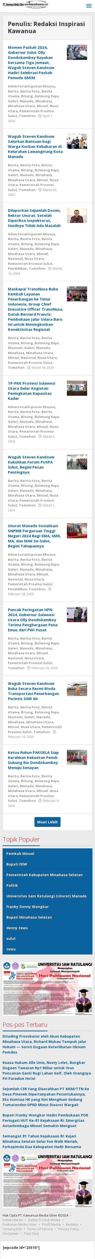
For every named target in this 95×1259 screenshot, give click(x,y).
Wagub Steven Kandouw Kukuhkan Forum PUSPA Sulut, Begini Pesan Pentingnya (31, 464)
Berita (13, 91)
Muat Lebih (47, 822)
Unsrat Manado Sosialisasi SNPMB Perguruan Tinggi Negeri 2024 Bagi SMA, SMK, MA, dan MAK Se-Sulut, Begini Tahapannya (34, 535)
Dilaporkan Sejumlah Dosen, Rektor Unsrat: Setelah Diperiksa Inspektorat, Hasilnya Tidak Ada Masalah (34, 218)
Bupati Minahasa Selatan (29, 917)
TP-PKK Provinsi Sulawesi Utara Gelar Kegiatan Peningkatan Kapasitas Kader (31, 391)
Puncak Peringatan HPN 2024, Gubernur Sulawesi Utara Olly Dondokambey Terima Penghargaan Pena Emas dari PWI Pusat (33, 619)
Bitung (27, 96)
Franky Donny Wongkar (27, 906)
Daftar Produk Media (44, 1220)
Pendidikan (17, 268)
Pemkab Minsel (20, 853)
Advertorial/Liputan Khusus (31, 86)
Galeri (13, 101)
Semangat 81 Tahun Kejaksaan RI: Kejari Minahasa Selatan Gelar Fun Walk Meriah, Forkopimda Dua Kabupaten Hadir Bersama (42, 1141)
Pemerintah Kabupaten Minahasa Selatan (44, 874)
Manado (27, 101)
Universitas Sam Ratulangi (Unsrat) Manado (46, 896)
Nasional (15, 258)
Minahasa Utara (21, 106)
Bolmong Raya (47, 96)
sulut (11, 938)
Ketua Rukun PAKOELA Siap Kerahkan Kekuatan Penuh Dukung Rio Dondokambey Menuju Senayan (33, 760)
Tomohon (27, 115)
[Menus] (88, 6)
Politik (12, 885)
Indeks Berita (13, 1220)
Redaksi (72, 1224)
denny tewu (17, 927)
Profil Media (51, 1224)
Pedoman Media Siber (20, 1224)
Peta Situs (31, 1233)
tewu (11, 949)
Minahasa (43, 101)
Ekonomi (15, 347)
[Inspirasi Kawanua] (25, 4)
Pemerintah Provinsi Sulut (30, 263)
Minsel (42, 106)
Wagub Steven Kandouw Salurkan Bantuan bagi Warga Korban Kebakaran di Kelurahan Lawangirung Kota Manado (35, 146)
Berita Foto (30, 91)
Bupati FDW (16, 864)
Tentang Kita (12, 1229)
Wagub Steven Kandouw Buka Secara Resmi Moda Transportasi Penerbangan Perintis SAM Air (33, 691)
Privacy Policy (68, 1229)
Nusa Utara (34, 258)
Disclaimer (10, 1233)
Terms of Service (40, 1229)
